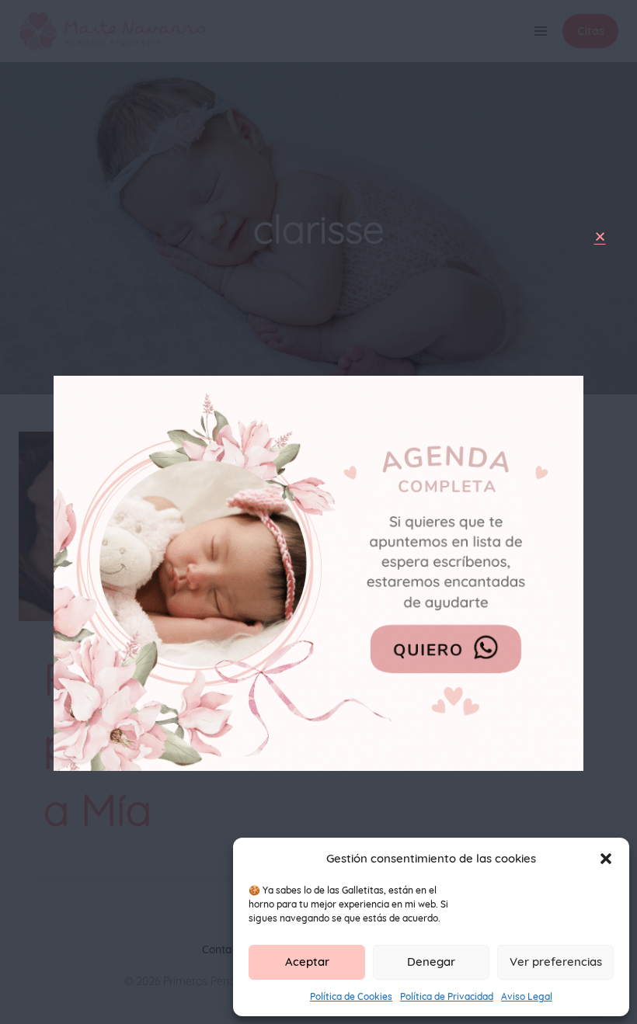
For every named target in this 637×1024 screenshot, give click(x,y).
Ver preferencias (556, 961)
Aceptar (307, 961)
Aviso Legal (526, 996)
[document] (318, 512)
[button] (606, 858)
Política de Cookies (351, 996)
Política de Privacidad (446, 996)
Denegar (431, 961)
